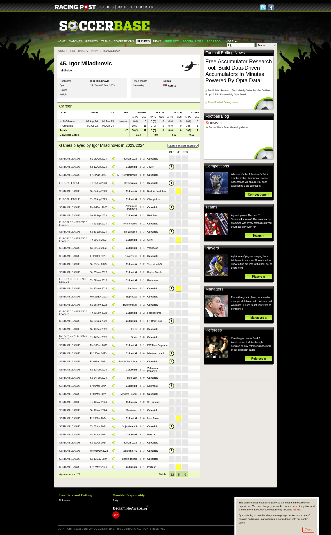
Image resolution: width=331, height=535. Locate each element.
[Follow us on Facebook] (271, 7)
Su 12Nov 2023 (98, 288)
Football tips (193, 41)
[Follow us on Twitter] (263, 7)
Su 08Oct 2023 (98, 248)
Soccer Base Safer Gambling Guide (228, 127)
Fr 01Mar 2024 (98, 385)
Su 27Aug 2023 (98, 191)
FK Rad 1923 (129, 158)
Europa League (69, 183)
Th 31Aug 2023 (98, 199)
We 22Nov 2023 (99, 296)
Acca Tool (214, 41)
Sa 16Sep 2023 (98, 215)
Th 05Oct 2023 (98, 239)
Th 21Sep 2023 (98, 223)
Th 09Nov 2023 (98, 280)
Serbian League (69, 158)
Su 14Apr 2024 (98, 434)
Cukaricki (67, 125)
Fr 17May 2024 (98, 467)
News (157, 41)
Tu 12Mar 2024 (98, 402)
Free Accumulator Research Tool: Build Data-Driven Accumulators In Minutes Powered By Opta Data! (238, 70)
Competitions (124, 41)
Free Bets (172, 41)
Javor (150, 166)
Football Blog (217, 116)
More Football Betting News (223, 102)
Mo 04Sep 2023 (98, 207)
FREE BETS (106, 7)
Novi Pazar (131, 256)
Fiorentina (152, 280)
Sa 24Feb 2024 (98, 377)
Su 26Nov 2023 (98, 304)
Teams (105, 41)
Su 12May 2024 (98, 458)
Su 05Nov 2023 (98, 272)
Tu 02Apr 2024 (98, 426)
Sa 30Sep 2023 (98, 231)
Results (91, 41)
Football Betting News (225, 52)
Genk (150, 239)
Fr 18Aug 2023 (98, 175)
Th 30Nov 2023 (98, 312)
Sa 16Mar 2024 (98, 410)
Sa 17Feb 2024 (98, 369)
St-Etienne (68, 121)
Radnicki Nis (130, 304)
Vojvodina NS (154, 264)
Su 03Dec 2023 (98, 321)
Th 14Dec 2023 (98, 337)
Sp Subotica (130, 231)
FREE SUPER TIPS (142, 7)
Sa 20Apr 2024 (98, 442)
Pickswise (64, 500)
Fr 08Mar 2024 (98, 394)
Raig (115, 500)
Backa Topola (154, 272)
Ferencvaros (130, 223)
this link (297, 509)
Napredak (131, 296)
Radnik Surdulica (156, 191)
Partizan (132, 288)
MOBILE (122, 7)
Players (143, 41)
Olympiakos (130, 183)
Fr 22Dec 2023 (98, 353)
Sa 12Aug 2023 (98, 166)
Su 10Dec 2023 (98, 329)
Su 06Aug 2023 (98, 158)
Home (61, 41)
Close (308, 529)
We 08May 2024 (99, 450)
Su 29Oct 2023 (98, 264)
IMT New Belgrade (127, 175)
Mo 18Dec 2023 (98, 345)
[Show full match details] (114, 158)
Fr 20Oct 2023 (98, 256)
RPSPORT (216, 122)
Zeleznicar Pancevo (131, 207)
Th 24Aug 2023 (98, 183)
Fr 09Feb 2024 (98, 361)
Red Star (152, 215)
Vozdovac (152, 248)
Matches (75, 41)
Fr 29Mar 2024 (98, 418)
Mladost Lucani (155, 353)
